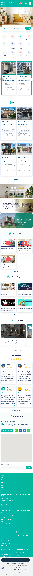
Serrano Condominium (21, 501)
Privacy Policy (20, 552)
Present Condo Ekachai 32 (22, 515)
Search (28, 28)
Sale (2, 477)
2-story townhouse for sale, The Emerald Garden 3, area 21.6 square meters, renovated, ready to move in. (24, 125)
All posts (16, 179)
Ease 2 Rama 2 (19, 499)
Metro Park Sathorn (6, 498)
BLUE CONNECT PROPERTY (6, 3)
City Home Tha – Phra (6, 505)
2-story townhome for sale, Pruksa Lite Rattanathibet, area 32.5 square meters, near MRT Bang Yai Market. (8, 160)
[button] (30, 17)
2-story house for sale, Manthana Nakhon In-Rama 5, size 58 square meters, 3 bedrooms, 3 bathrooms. (8, 125)
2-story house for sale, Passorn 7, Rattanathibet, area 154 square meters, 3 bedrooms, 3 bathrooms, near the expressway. (24, 160)
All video (16, 271)
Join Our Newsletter (6, 464)
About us (18, 555)
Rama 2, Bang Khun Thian (22, 494)
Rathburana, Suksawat (7, 540)
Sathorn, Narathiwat (7, 508)
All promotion (16, 350)
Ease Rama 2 (18, 496)
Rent (2, 480)
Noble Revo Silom (5, 523)
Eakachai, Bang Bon (21, 508)
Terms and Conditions (22, 549)
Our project (4, 489)
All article (16, 315)
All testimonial (16, 410)
